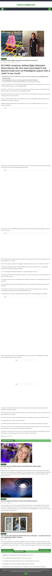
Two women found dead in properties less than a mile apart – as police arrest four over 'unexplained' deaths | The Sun (26, 536)
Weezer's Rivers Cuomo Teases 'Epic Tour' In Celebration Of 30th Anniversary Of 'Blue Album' (24, 566)
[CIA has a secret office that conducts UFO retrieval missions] (26, 488)
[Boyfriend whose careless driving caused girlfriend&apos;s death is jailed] (26, 453)
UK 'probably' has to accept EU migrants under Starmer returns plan (18, 564)
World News (3, 58)
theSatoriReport (26, 4)
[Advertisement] (26, 20)
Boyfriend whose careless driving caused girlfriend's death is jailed (21, 466)
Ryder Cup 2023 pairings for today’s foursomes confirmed (45, 550)
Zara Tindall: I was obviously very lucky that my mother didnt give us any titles (20, 561)
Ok (26, 573)
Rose (10, 62)
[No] (50, 572)
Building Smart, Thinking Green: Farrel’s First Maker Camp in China (17, 555)
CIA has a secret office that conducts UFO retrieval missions (19, 501)
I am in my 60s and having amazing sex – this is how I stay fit (16, 558)
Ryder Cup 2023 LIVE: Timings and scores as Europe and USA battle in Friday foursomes (8, 550)
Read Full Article (8, 436)
